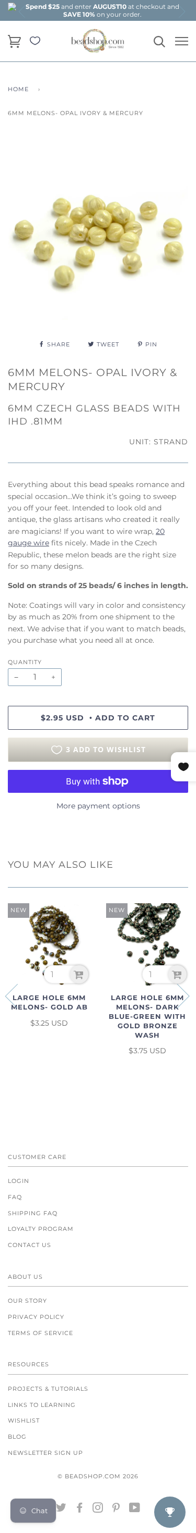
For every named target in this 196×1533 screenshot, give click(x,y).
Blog (17, 1436)
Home (18, 89)
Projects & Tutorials (48, 1388)
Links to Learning (42, 1405)
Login (18, 1181)
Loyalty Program (41, 1228)
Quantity (25, 662)
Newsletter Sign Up (45, 1452)
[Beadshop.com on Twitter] (61, 1509)
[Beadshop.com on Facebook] (79, 1509)
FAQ (15, 1197)
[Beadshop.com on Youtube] (135, 1509)
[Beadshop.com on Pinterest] (116, 1509)
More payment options (98, 806)
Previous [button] (22, 11)
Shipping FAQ (32, 1213)
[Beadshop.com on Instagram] (98, 1509)
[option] (102, 10)
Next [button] (181, 11)
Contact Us (29, 1245)
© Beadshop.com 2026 (98, 1476)
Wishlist (24, 1420)
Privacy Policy (36, 1316)
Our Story (27, 1300)
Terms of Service (40, 1333)
